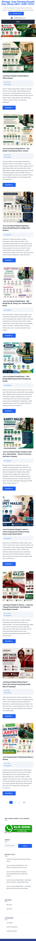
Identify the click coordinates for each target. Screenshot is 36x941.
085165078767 (17, 13)
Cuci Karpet (9, 922)
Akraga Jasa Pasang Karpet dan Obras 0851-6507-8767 (18, 3)
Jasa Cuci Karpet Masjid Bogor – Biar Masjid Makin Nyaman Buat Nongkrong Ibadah (17, 379)
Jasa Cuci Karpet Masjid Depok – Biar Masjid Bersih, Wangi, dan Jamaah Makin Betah (17, 303)
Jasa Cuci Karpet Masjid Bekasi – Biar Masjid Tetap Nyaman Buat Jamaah (16, 866)
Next (24, 802)
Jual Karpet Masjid (11, 931)
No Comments (7, 84)
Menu (18, 22)
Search (7, 840)
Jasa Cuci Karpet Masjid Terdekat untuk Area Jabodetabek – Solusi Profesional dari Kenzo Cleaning (17, 454)
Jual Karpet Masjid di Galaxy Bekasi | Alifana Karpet (18, 860)
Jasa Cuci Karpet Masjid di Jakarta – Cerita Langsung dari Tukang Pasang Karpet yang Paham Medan (16, 532)
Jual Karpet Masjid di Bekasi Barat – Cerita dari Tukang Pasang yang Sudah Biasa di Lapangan (16, 684)
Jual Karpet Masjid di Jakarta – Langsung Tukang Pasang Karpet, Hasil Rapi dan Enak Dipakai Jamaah (18, 607)
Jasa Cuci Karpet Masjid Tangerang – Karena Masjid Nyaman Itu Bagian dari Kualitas (16, 228)
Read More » (9, 107)
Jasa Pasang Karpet (12, 927)
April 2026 (9, 909)
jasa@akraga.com (19, 18)
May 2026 (9, 904)
